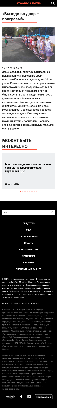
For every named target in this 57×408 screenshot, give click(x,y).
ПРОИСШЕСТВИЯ (29, 236)
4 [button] (27, 191)
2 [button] (22, 191)
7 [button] (34, 191)
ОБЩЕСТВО (28, 223)
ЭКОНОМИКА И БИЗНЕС (28, 269)
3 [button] (25, 191)
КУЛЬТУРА (28, 262)
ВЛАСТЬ (28, 243)
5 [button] (29, 191)
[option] (28, 171)
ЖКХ (28, 230)
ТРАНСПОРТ (28, 256)
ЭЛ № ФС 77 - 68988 (19, 282)
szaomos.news (28, 3)
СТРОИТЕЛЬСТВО (28, 249)
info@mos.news (17, 297)
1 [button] (20, 191)
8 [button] (36, 191)
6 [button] (32, 191)
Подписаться (43, 396)
